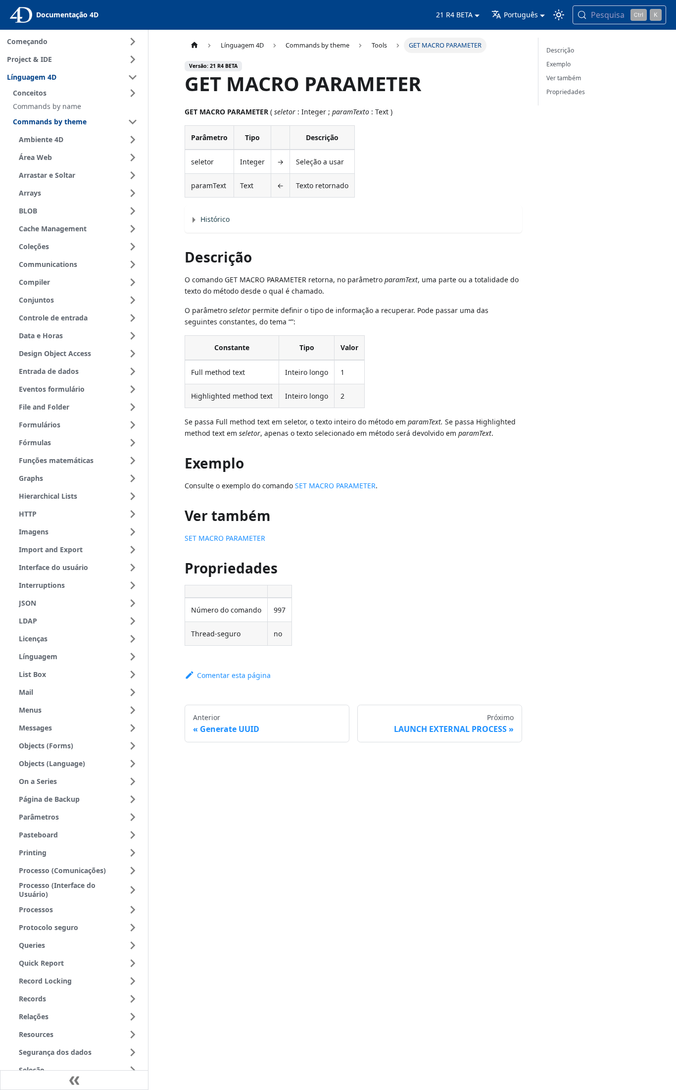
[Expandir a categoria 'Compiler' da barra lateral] (133, 282)
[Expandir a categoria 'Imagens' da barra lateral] (133, 532)
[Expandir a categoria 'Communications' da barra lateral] (133, 264)
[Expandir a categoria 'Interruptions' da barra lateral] (133, 585)
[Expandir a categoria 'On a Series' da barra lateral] (133, 781)
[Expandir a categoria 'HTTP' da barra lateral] (133, 514)
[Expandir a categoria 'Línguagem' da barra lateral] (133, 657)
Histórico (215, 219)
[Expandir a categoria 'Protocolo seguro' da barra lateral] (133, 927)
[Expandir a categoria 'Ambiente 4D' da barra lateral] (133, 140)
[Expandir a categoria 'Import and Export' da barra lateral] (133, 550)
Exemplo (558, 64)
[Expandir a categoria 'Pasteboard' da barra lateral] (133, 835)
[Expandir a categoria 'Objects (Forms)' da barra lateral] (133, 746)
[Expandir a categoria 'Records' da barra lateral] (133, 999)
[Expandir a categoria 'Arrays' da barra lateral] (133, 193)
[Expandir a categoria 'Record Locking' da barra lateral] (133, 981)
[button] (77, 93)
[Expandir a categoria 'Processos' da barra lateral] (133, 910)
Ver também (563, 78)
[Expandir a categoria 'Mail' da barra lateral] (133, 692)
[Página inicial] (194, 45)
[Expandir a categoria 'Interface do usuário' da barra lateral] (133, 567)
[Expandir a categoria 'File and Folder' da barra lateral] (133, 407)
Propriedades (565, 92)
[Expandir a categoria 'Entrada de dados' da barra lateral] (133, 371)
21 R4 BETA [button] (454, 14)
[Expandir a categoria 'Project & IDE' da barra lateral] (133, 59)
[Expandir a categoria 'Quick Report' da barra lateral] (133, 963)
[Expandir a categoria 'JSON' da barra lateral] (133, 603)
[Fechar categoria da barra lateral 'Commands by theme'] (133, 122)
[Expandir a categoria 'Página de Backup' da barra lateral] (133, 799)
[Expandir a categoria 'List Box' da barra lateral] (133, 674)
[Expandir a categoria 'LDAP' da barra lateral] (133, 621)
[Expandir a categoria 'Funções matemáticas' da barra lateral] (133, 460)
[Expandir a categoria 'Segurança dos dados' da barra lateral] (133, 1052)
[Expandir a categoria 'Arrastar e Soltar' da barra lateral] (133, 175)
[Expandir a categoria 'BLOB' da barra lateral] (133, 211)
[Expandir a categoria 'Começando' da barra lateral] (133, 42)
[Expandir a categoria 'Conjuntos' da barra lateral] (133, 300)
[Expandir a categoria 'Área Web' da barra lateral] (133, 157)
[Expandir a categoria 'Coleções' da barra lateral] (133, 247)
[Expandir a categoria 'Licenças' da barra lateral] (133, 639)
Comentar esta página (233, 675)
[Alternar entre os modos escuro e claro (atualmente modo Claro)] (559, 15)
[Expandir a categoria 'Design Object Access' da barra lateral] (133, 354)
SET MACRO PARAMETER (335, 485)
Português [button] (521, 14)
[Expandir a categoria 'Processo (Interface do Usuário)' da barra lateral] (133, 890)
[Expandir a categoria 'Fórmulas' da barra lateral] (133, 443)
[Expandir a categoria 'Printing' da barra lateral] (133, 853)
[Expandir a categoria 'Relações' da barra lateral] (133, 1017)
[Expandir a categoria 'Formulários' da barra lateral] (133, 425)
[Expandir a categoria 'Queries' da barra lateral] (133, 945)
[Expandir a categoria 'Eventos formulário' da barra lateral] (133, 389)
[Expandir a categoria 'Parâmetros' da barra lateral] (133, 817)
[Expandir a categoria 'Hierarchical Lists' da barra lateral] (133, 496)
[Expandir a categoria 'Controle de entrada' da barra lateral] (133, 318)
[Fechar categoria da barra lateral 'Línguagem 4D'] (133, 77)
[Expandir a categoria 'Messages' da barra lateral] (133, 728)
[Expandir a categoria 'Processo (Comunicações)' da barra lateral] (133, 871)
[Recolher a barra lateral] (74, 1080)
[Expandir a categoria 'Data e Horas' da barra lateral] (133, 336)
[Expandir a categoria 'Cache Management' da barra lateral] (133, 229)
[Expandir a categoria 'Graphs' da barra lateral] (133, 478)
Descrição (560, 50)
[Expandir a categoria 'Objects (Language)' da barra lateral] (133, 764)
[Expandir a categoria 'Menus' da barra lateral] (133, 710)
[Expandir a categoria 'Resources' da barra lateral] (133, 1034)
